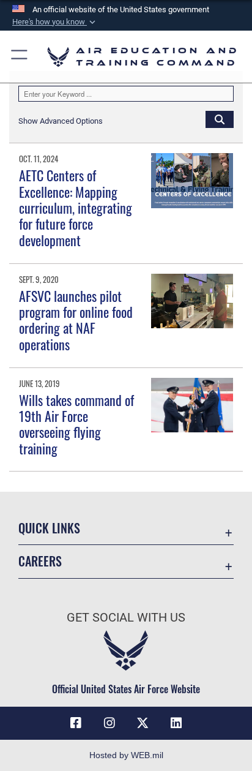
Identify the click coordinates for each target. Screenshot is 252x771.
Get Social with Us (126, 618)
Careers (40, 561)
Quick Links (49, 528)
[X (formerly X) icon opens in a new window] (142, 723)
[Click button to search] (220, 119)
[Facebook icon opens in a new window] (76, 723)
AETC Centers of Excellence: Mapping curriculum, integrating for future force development (75, 207)
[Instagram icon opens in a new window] (109, 723)
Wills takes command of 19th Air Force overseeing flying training (76, 424)
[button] (55, 22)
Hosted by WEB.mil (126, 755)
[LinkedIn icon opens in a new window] (176, 723)
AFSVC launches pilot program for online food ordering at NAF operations (76, 320)
